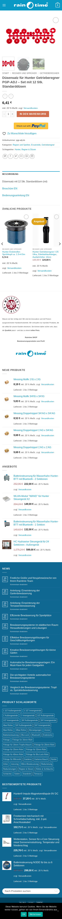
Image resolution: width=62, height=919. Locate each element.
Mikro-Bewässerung (29, 764)
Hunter (17, 149)
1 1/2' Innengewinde (32, 710)
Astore (47, 730)
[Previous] (7, 35)
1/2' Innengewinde (11, 720)
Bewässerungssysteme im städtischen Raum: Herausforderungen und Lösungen (34, 626)
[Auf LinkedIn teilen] (32, 156)
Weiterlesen (35, 914)
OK (23, 914)
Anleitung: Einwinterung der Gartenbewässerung (25, 592)
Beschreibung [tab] (10, 174)
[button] (4, 5)
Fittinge (6, 740)
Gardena (27, 759)
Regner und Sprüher (24, 73)
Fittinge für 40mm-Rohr (13, 754)
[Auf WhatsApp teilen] (5, 156)
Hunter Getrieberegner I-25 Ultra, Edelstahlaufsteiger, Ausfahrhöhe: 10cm (46, 254)
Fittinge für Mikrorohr (12, 759)
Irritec (5, 764)
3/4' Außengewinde (30, 720)
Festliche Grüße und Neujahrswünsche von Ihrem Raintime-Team (33, 579)
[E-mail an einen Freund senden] (21, 156)
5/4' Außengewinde (23, 725)
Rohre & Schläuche (44, 769)
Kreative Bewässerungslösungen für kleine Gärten (33, 651)
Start (5, 73)
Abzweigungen (35, 730)
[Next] (54, 35)
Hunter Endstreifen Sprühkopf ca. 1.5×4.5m (13, 253)
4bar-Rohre (8, 725)
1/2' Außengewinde (45, 715)
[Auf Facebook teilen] (10, 156)
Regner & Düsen (29, 149)
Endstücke (47, 735)
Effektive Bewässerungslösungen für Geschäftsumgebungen (29, 639)
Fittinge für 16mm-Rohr (22, 740)
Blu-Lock (25, 735)
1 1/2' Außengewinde (12, 710)
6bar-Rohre (8, 730)
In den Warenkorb (33, 114)
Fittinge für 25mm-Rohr (13, 749)
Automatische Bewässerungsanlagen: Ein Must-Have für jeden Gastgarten (32, 663)
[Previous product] (11, 96)
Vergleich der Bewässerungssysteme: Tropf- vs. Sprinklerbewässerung (33, 688)
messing (14, 764)
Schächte (7, 774)
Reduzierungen (9, 769)
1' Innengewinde (27, 715)
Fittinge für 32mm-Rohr (36, 749)
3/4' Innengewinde (48, 720)
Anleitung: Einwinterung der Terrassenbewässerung (25, 604)
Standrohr (27, 774)
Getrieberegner (49, 73)
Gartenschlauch (41, 759)
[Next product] (5, 96)
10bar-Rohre (20, 730)
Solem (17, 774)
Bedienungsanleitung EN (15, 195)
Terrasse (38, 774)
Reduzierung (46, 764)
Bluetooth (36, 735)
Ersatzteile (35, 145)
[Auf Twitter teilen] (15, 156)
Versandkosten (30, 108)
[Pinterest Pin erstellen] (26, 156)
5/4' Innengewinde (42, 725)
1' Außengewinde (10, 715)
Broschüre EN (9, 188)
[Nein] (58, 911)
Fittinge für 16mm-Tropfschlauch (17, 745)
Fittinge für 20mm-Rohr (44, 745)
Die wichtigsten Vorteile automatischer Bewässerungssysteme (30, 676)
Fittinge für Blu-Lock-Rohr (37, 754)
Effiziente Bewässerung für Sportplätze (30, 615)
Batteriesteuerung (11, 735)
